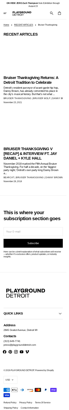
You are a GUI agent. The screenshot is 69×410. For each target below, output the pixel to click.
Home (6, 25)
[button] (7, 13)
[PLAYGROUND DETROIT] (22, 13)
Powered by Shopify (44, 370)
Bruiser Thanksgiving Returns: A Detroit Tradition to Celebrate (31, 79)
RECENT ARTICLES (23, 25)
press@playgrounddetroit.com (20, 344)
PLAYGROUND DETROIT (22, 370)
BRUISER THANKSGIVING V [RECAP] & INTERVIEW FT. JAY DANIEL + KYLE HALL (30, 153)
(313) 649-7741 (12, 341)
